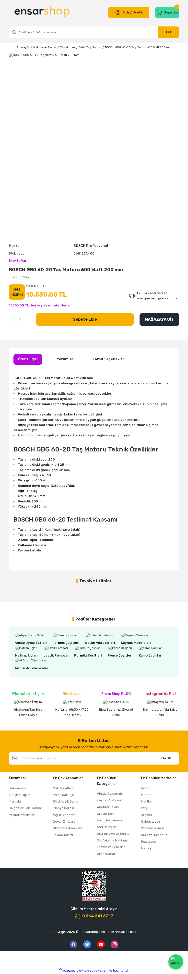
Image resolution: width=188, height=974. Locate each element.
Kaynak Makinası (109, 800)
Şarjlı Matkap (106, 827)
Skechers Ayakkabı (67, 828)
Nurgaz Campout (154, 835)
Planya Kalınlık (64, 808)
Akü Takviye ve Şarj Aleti (115, 834)
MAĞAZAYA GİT (159, 319)
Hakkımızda (17, 788)
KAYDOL (167, 758)
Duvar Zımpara (64, 821)
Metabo (147, 795)
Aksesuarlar (106, 854)
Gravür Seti (105, 814)
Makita (146, 801)
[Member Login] (118, 12)
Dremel (146, 815)
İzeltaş (146, 848)
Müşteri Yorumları (22, 815)
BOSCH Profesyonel (90, 246)
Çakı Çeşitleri (63, 788)
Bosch (146, 788)
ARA (168, 32)
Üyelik (137, 12)
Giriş (126, 12)
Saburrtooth (150, 821)
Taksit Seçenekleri (109, 359)
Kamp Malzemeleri (110, 820)
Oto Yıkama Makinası (112, 840)
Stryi (144, 808)
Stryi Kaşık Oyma (65, 801)
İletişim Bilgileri (20, 795)
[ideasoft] (68, 970)
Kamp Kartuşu (63, 795)
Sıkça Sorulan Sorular (25, 808)
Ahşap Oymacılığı (110, 793)
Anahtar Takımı (108, 807)
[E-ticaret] (93, 970)
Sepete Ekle (85, 319)
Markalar (15, 801)
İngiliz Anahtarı (64, 815)
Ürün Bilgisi (28, 359)
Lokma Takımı (63, 835)
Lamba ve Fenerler (111, 847)
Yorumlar (65, 359)
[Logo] (43, 12)
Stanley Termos (152, 828)
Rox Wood (148, 841)
